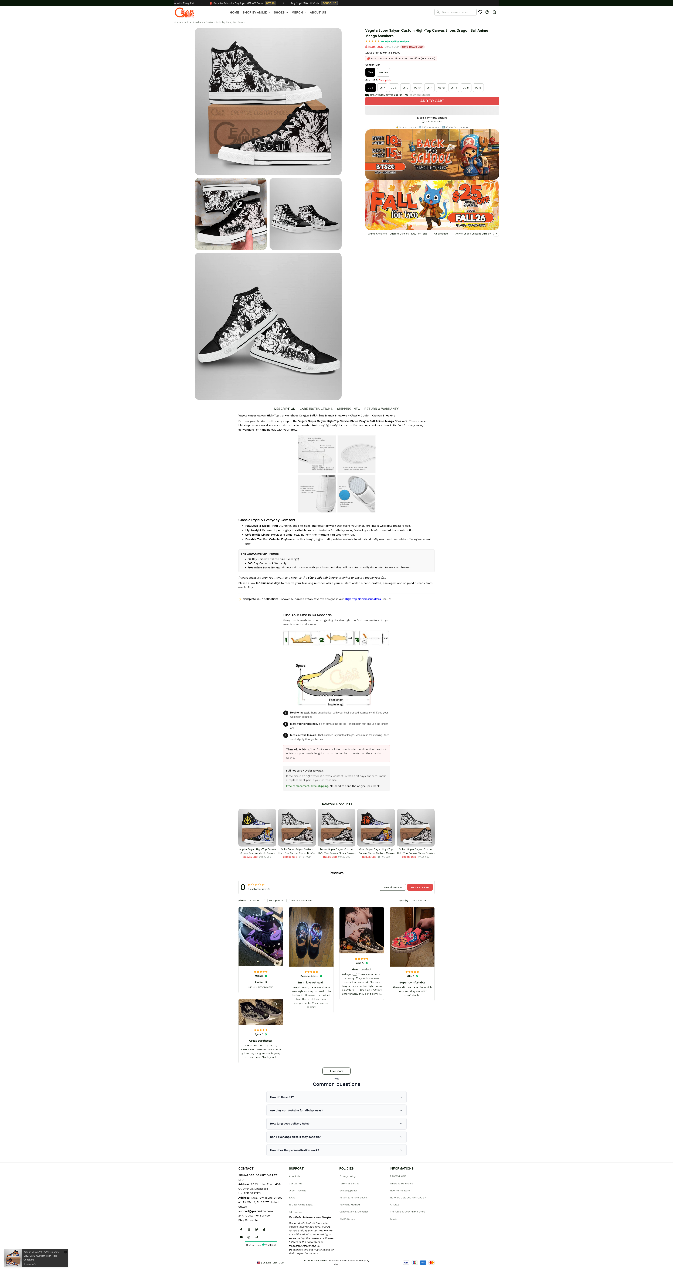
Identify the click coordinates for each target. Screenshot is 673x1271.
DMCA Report (246, 1262)
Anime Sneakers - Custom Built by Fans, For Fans (213, 22)
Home (177, 22)
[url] (255, 1211)
